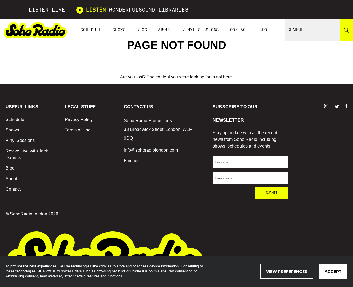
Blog (142, 30)
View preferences (286, 271)
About (164, 30)
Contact (239, 30)
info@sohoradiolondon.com (151, 150)
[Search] (346, 30)
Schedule (91, 30)
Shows (119, 30)
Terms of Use (77, 130)
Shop (264, 30)
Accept (333, 271)
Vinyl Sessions (200, 30)
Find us (131, 160)
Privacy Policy (79, 119)
